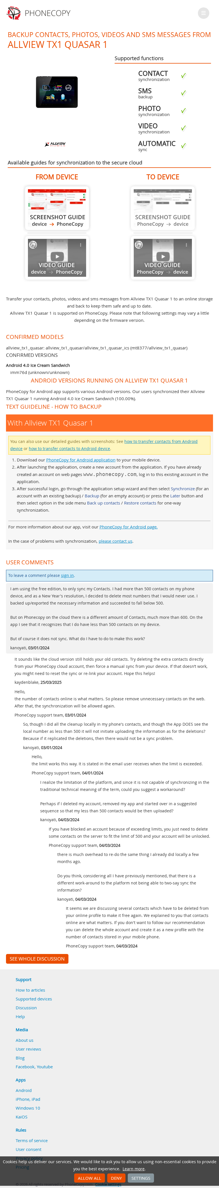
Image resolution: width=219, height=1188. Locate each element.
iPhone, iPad (28, 1099)
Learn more (134, 1168)
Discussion (26, 1007)
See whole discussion (37, 959)
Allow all (89, 1178)
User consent (28, 1149)
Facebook (25, 1066)
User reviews (28, 1049)
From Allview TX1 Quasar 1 (57, 208)
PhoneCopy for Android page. (129, 527)
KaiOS (21, 1117)
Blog (20, 1058)
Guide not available (57, 258)
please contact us (115, 541)
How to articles (30, 990)
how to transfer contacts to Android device (69, 448)
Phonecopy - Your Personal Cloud (39, 13)
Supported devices (34, 999)
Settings (140, 1178)
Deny (116, 1178)
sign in (67, 575)
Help (20, 1016)
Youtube (45, 1066)
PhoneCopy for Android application (80, 460)
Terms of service (32, 1140)
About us (24, 1040)
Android (24, 1090)
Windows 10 (28, 1108)
